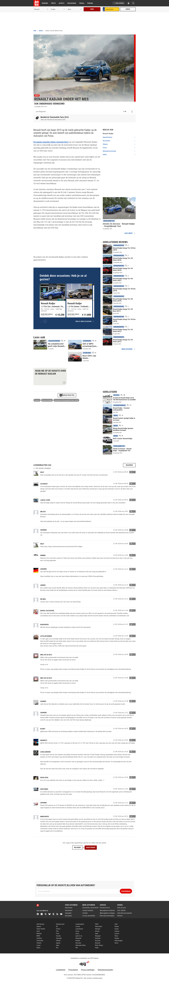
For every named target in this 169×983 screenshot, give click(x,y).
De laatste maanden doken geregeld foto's (51, 142)
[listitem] (53, 300)
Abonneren (68, 908)
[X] (46, 914)
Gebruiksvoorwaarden (124, 913)
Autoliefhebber (46, 636)
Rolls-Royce (99, 945)
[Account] (129, 3)
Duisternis (44, 789)
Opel (96, 933)
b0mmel (43, 555)
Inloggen (77, 847)
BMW (38, 936)
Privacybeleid (73, 970)
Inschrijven (125, 891)
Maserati (78, 938)
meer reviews (127, 349)
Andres (43, 585)
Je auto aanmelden (88, 916)
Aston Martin (41, 929)
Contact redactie (87, 910)
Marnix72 (43, 740)
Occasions (71, 3)
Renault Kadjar (47, 400)
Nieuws (45, 3)
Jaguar (58, 943)
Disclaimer (68, 916)
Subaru (117, 931)
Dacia (38, 948)
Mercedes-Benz (81, 945)
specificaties (107, 137)
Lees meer (128, 233)
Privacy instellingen (88, 970)
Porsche (97, 940)
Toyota (117, 938)
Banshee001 (44, 624)
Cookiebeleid (60, 970)
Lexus (77, 931)
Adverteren (68, 910)
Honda (58, 936)
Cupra (38, 945)
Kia (57, 948)
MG (77, 948)
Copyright (68, 913)
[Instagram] (42, 914)
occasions (106, 141)
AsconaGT (44, 484)
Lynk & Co (79, 936)
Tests (53, 3)
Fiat (57, 931)
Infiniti (58, 940)
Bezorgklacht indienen (107, 910)
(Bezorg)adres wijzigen (107, 913)
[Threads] (54, 914)
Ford (57, 933)
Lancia (78, 926)
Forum (90, 3)
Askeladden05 (45, 752)
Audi (38, 931)
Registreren (90, 847)
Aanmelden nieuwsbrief (90, 908)
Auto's (61, 3)
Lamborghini (80, 924)
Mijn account (121, 908)
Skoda (117, 926)
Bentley (39, 933)
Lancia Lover (45, 500)
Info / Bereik (121, 910)
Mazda (78, 940)
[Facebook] (38, 914)
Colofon (85, 913)
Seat (116, 924)
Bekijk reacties (67, 395)
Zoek (92, 9)
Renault (37, 400)
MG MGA (43, 599)
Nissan (97, 931)
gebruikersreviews (109, 151)
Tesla (116, 936)
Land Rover (79, 929)
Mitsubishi (98, 926)
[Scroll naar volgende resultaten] (45, 321)
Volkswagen (119, 940)
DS (57, 926)
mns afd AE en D (46, 655)
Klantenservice (105, 908)
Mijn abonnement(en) (107, 916)
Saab (96, 948)
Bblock (43, 512)
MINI (96, 924)
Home (34, 30)
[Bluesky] (50, 914)
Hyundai (59, 938)
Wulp (42, 472)
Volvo (116, 943)
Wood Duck (44, 777)
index (105, 154)
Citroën (39, 943)
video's (105, 144)
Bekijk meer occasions (83, 321)
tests (105, 148)
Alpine (39, 926)
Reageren (129, 465)
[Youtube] (62, 914)
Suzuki (117, 933)
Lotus (77, 933)
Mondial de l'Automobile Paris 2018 (66, 400)
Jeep (57, 945)
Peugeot (98, 936)
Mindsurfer (44, 816)
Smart (116, 929)
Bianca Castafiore (47, 611)
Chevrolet (40, 940)
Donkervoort (60, 924)
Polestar (97, 938)
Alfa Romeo (40, 924)
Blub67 (42, 729)
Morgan (97, 929)
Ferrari (58, 929)
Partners (120, 916)
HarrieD (43, 701)
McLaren (78, 943)
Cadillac (39, 938)
